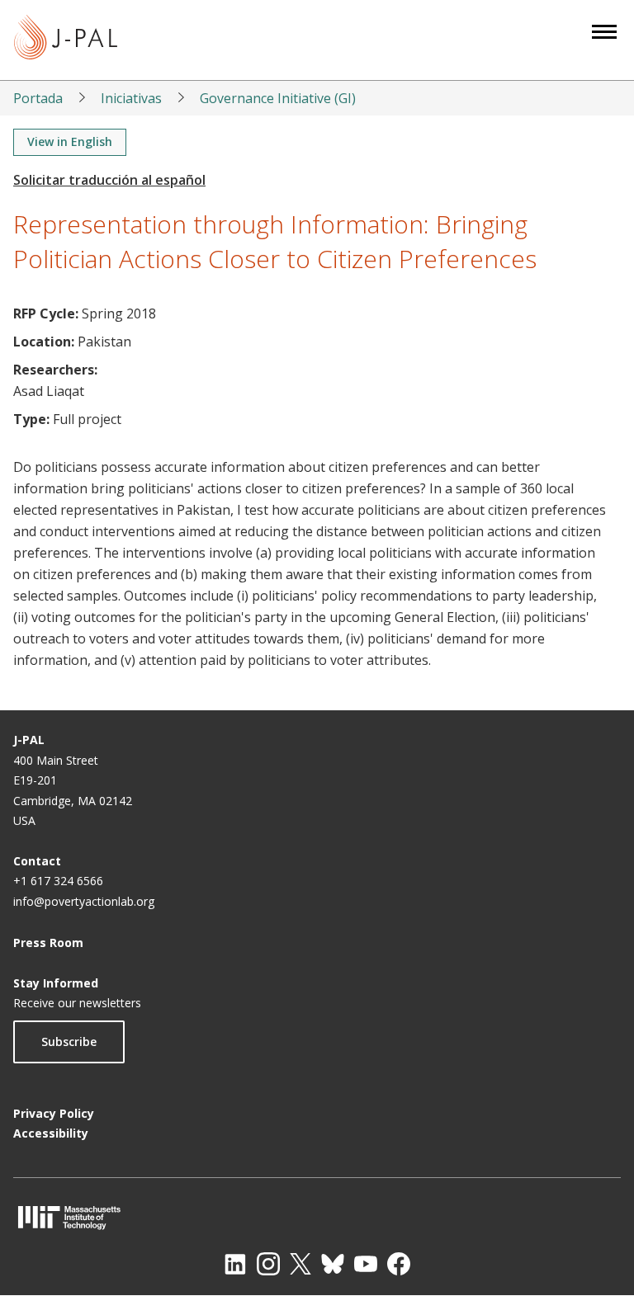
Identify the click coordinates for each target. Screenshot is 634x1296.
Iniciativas (131, 98)
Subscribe (69, 1041)
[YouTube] (365, 1263)
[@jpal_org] (268, 1263)
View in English (69, 141)
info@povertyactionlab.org (83, 901)
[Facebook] (398, 1263)
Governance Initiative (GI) (278, 98)
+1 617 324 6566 (58, 880)
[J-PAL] (65, 40)
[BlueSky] (332, 1263)
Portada (38, 98)
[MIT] (317, 1217)
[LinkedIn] (235, 1263)
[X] (300, 1264)
